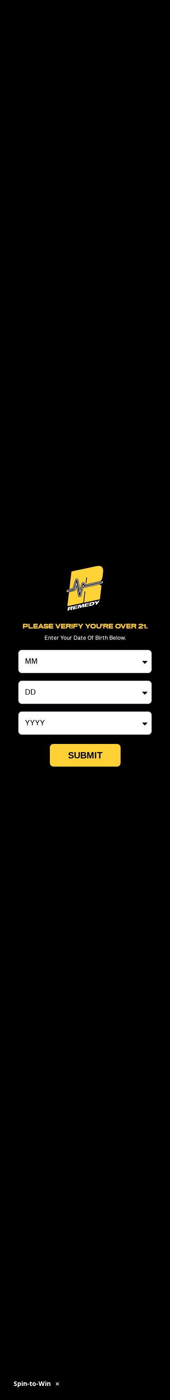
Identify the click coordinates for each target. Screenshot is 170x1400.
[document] (85, 700)
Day (25, 677)
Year (25, 707)
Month (29, 646)
